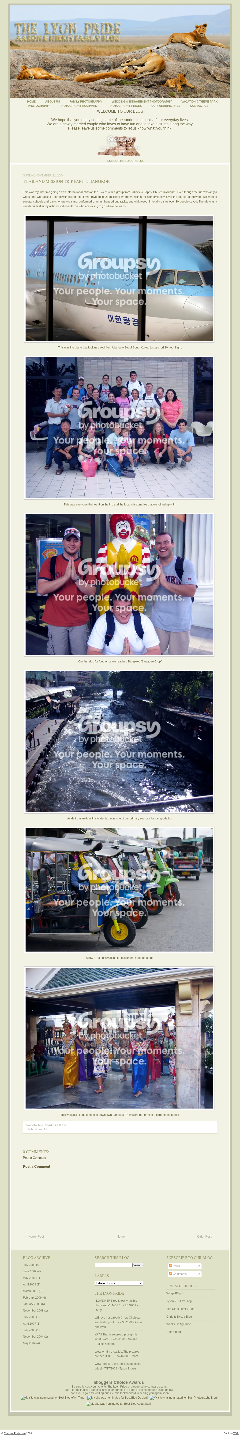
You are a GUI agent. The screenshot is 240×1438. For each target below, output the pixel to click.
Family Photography (86, 101)
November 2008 (33, 1310)
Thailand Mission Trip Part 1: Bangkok (66, 181)
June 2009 (30, 1271)
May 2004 (29, 1343)
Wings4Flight (174, 1293)
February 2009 (32, 1297)
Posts (176, 1266)
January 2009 (32, 1304)
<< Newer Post (34, 1236)
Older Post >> (206, 1236)
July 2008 (29, 1317)
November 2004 (33, 1336)
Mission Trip (41, 1129)
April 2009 (29, 1284)
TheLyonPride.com (15, 1433)
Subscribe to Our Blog (125, 161)
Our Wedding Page (165, 105)
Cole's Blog (173, 1332)
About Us (52, 101)
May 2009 (29, 1278)
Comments (179, 1274)
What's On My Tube (178, 1324)
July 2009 (29, 1265)
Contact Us (199, 105)
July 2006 (29, 1330)
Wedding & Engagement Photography (142, 101)
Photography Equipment (79, 105)
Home (31, 101)
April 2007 (29, 1323)
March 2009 (30, 1291)
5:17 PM (61, 1125)
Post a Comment (34, 1157)
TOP (236, 1433)
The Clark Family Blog (180, 1309)
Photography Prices (125, 105)
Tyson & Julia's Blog (179, 1301)
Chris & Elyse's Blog (179, 1316)
